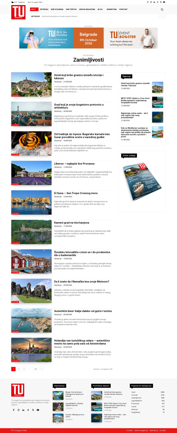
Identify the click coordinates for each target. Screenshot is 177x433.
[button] (162, 9)
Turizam (15, 96)
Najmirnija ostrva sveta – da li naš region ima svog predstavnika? (134, 115)
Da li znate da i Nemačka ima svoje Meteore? (81, 281)
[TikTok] (157, 2)
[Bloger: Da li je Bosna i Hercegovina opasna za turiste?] (58, 395)
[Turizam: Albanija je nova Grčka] (58, 418)
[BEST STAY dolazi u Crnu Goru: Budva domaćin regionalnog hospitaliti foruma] (157, 102)
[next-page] (41, 369)
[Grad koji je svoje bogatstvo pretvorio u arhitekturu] (31, 114)
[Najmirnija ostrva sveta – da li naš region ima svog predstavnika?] (157, 117)
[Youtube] (164, 2)
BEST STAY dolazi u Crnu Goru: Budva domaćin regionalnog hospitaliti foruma (135, 100)
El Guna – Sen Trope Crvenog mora (76, 193)
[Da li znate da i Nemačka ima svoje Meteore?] (31, 291)
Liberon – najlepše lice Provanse (74, 163)
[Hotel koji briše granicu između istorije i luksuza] (31, 84)
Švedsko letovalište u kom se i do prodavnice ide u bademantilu (82, 254)
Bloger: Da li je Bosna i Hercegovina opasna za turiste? (74, 394)
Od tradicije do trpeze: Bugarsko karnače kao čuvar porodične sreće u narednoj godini (82, 136)
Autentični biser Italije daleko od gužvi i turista (83, 311)
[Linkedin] (154, 2)
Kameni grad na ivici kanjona (71, 222)
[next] (164, 16)
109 (35, 369)
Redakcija (57, 81)
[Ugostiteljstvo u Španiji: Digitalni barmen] (58, 406)
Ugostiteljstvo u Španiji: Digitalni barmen (74, 404)
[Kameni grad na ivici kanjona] (31, 232)
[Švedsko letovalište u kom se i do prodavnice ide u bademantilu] (31, 261)
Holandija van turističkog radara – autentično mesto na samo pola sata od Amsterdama (82, 342)
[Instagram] (151, 2)
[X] (160, 2)
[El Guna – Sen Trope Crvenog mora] (31, 202)
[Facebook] (147, 2)
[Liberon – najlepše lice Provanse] (31, 173)
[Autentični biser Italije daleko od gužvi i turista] (31, 320)
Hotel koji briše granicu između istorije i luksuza (59, 16)
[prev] (160, 16)
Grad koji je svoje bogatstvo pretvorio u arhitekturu (79, 106)
